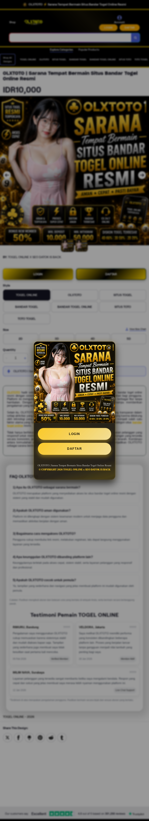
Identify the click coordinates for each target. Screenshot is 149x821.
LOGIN (74, 434)
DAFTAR (74, 448)
